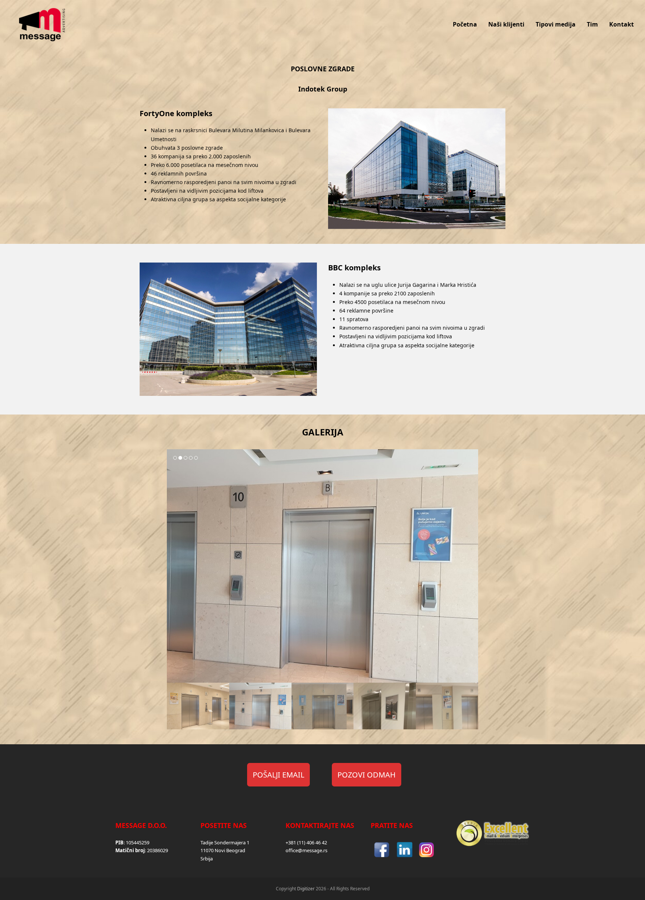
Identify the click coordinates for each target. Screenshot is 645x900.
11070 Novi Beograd (222, 850)
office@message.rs (306, 850)
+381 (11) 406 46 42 (306, 842)
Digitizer (306, 888)
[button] (173, 566)
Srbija (206, 858)
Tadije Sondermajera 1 (224, 842)
